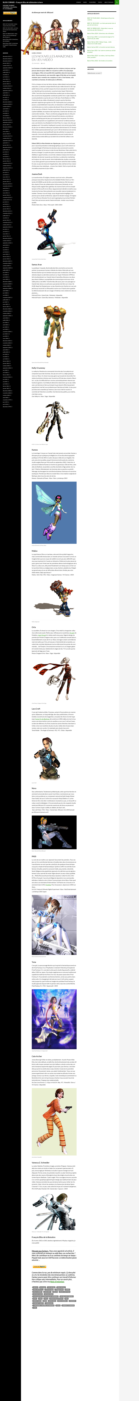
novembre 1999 (7, 400)
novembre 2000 (7, 393)
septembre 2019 (7, 122)
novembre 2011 (7, 222)
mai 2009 (5, 274)
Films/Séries (92, 2)
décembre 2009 (7, 261)
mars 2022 (5, 79)
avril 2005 (5, 329)
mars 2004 (5, 338)
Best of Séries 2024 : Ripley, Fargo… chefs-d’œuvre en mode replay (99, 42)
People (100, 2)
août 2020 (5, 108)
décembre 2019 (7, 120)
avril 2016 (5, 156)
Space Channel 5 (62, 1301)
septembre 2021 (7, 90)
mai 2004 (5, 336)
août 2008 (5, 290)
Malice (55, 1291)
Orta (40, 1298)
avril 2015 (5, 174)
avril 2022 (5, 77)
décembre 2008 (7, 281)
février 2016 (6, 158)
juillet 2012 (5, 215)
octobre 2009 (6, 265)
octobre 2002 (6, 365)
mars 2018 (5, 131)
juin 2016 (5, 152)
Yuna (34, 1307)
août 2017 (5, 143)
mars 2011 (5, 234)
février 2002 (6, 375)
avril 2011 (5, 231)
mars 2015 (5, 177)
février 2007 (6, 306)
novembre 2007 (7, 297)
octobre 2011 (6, 224)
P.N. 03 (46, 1298)
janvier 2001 (6, 388)
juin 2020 (5, 111)
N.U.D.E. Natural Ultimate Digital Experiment (45, 1296)
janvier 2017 (6, 145)
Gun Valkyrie (49, 1289)
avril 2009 (5, 277)
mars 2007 (5, 304)
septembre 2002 (7, 368)
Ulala (58, 1305)
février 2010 (6, 256)
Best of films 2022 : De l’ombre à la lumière (99, 60)
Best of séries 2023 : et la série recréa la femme (101, 47)
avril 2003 (5, 359)
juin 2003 (5, 354)
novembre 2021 (7, 86)
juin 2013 (5, 202)
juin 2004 (5, 334)
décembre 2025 (7, 56)
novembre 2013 (7, 197)
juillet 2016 (5, 149)
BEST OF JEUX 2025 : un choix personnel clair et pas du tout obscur (10, 29)
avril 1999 (5, 404)
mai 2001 (5, 381)
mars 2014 (5, 193)
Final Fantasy (61, 1287)
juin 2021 (5, 97)
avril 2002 (5, 372)
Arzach (72, 633)
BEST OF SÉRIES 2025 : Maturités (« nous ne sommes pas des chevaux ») (100, 29)
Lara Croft (47, 1291)
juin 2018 (5, 129)
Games (85, 2)
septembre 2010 (7, 243)
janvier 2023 (6, 63)
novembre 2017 (7, 136)
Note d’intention (57, 1281)
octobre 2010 (6, 240)
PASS (66, 1298)
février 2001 (6, 386)
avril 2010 (5, 252)
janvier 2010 (6, 259)
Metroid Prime (49, 1294)
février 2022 (6, 81)
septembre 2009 (7, 268)
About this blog (108, 2)
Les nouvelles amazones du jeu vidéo (52, 58)
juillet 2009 (5, 270)
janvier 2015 (6, 181)
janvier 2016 (6, 161)
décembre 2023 (7, 61)
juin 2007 (5, 302)
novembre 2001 (7, 377)
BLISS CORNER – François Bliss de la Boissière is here (23, 2)
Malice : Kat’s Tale (65, 1291)
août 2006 (5, 318)
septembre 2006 (7, 315)
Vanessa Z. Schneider (68, 1305)
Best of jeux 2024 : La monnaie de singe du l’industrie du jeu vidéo (10, 45)
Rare (44, 1301)
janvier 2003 (6, 363)
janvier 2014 (6, 195)
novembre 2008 (7, 284)
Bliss (43, 63)
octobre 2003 (6, 345)
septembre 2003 (7, 347)
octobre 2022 (6, 65)
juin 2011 (5, 229)
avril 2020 (5, 115)
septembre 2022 (7, 68)
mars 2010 (5, 254)
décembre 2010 (7, 238)
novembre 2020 (7, 104)
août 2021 (5, 93)
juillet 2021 (5, 95)
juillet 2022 (5, 72)
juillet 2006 (5, 320)
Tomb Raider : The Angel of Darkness (43, 1305)
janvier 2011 (6, 236)
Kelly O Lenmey (37, 1291)
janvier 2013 (6, 208)
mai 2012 (5, 218)
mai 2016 (5, 154)
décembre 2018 (7, 127)
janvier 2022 (6, 83)
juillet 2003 (5, 352)
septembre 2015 (7, 168)
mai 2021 (5, 99)
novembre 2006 (7, 311)
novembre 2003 (7, 343)
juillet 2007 (5, 299)
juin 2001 (5, 379)
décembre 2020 (7, 102)
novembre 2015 (7, 163)
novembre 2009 (7, 263)
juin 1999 (5, 402)
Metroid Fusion (37, 1294)
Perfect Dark (37, 1301)
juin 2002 (5, 370)
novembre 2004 (7, 331)
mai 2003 (5, 356)
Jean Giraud (42, 635)
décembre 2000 (7, 390)
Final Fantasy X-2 (38, 1289)
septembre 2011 (7, 227)
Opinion (78, 2)
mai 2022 (5, 74)
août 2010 (5, 245)
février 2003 (6, 361)
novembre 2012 (7, 213)
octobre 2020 (6, 106)
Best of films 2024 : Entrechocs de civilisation (100, 33)
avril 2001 (5, 384)
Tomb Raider (49, 1303)
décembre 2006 (7, 309)
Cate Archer (51, 1287)
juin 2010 (5, 247)
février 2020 (6, 118)
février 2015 (6, 179)
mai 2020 (5, 113)
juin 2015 (5, 172)
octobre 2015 (6, 165)
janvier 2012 (6, 220)
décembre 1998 (7, 406)
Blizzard (42, 1287)
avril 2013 (5, 204)
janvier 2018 (6, 133)
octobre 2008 (6, 286)
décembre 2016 (7, 147)
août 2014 (5, 188)
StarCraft (73, 1301)
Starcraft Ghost (38, 1303)
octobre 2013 (6, 199)
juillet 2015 (5, 170)
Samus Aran (52, 1301)
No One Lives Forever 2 (67, 1296)
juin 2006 (5, 322)
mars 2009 (5, 279)
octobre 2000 (6, 395)
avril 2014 (5, 190)
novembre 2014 (7, 186)
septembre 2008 (7, 288)
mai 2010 (5, 249)
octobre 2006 (6, 313)
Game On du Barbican (42, 719)
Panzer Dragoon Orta (56, 1298)
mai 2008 (5, 295)
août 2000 (5, 397)
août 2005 (5, 324)
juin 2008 (5, 293)
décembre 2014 (7, 183)
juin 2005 (5, 327)
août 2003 (5, 349)
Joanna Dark (59, 1289)
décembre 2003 (7, 340)
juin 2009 (5, 272)
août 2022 (5, 70)
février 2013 (6, 206)
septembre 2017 (7, 140)
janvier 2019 (6, 124)
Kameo (68, 1289)
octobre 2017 (6, 138)
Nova (34, 1298)
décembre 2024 (7, 58)
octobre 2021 (6, 88)
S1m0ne (48, 885)
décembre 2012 (7, 211)
